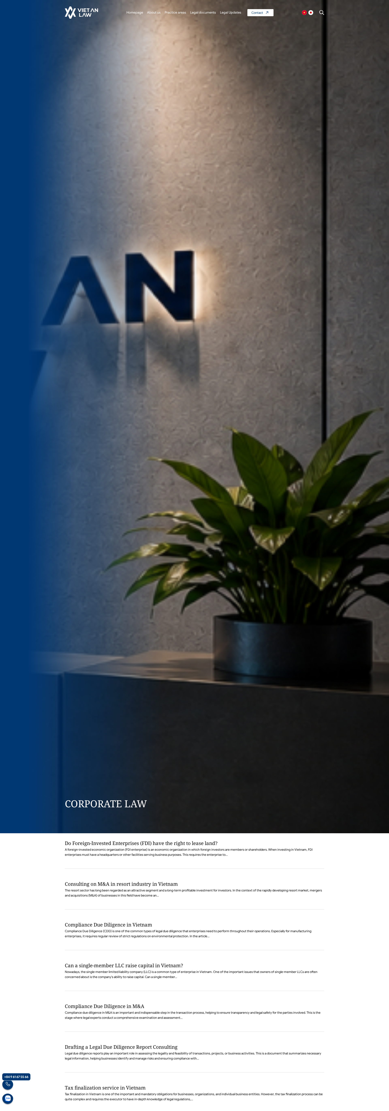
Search (321, 12)
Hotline (7, 1085)
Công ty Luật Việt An (304, 12)
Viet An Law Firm (310, 12)
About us (154, 13)
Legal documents (203, 13)
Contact (260, 12)
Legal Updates (230, 13)
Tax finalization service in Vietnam (105, 1087)
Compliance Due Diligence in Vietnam (108, 924)
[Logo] (81, 12)
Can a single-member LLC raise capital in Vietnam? (124, 965)
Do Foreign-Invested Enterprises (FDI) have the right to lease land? (141, 843)
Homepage (134, 13)
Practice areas (175, 13)
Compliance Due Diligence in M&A (104, 1006)
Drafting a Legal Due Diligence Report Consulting (121, 1046)
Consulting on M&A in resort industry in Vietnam (121, 883)
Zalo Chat (7, 1099)
